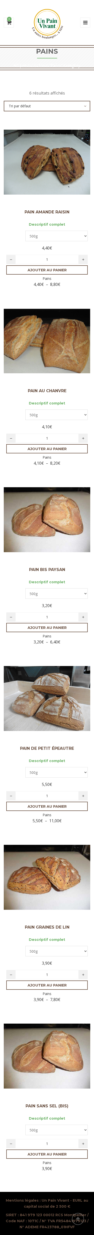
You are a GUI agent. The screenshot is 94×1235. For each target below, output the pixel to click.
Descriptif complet (47, 224)
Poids (15, 234)
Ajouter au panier (47, 270)
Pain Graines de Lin (47, 927)
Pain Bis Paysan (47, 569)
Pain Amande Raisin (47, 212)
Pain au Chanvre (47, 390)
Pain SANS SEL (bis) (47, 1106)
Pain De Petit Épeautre (47, 748)
